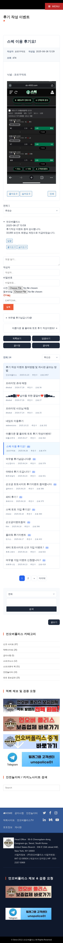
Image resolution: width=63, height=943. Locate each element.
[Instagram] (55, 813)
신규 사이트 (8, 644)
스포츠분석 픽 (9, 666)
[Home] (4, 21)
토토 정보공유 (9, 678)
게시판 (18, 827)
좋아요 (13, 194)
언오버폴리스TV (25, 820)
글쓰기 (54, 622)
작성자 (6, 267)
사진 (5, 288)
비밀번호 (7, 277)
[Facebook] (50, 813)
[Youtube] (57, 820)
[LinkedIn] (44, 820)
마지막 (42, 578)
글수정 (17, 345)
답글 (9, 241)
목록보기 (17, 338)
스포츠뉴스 (8, 661)
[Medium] (50, 820)
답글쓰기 (46, 338)
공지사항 (7, 655)
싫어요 (26, 194)
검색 (31, 609)
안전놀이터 (8, 672)
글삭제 (46, 345)
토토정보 (7, 827)
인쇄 (52, 194)
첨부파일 (7, 291)
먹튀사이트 (8, 650)
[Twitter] (44, 813)
